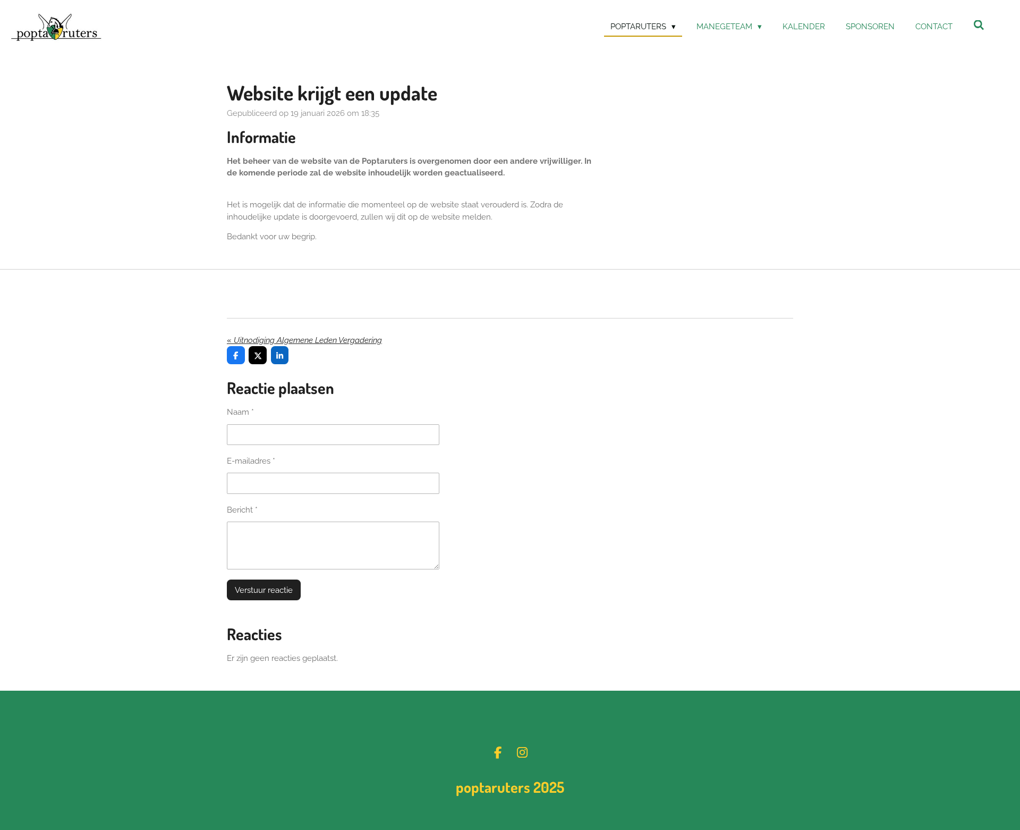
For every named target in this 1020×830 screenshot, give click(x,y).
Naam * (240, 412)
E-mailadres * (251, 461)
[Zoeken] (979, 25)
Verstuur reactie (264, 590)
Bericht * (242, 510)
